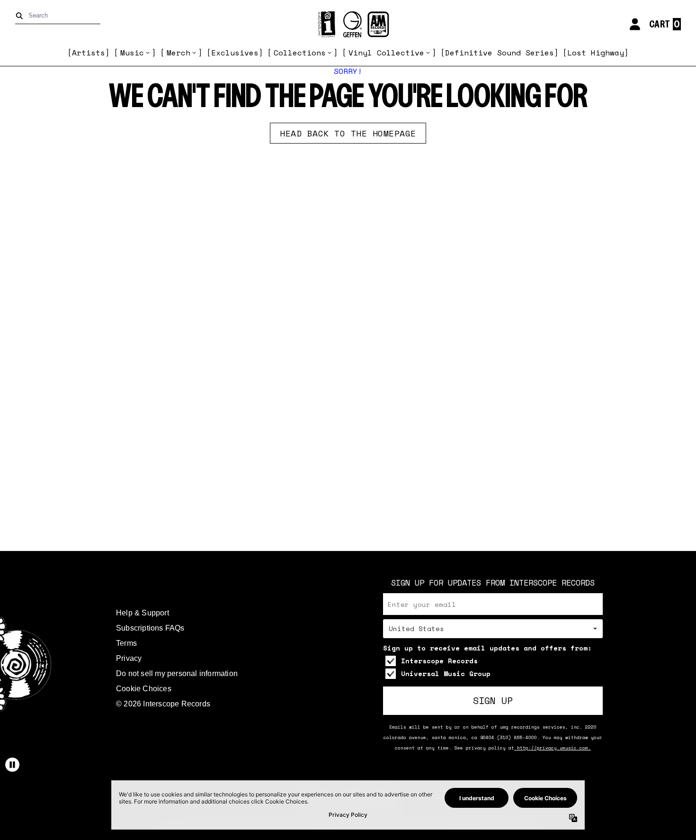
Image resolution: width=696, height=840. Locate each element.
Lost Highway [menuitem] (595, 52)
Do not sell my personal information (177, 673)
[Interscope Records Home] (348, 24)
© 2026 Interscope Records (163, 704)
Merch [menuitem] (178, 52)
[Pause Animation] (12, 764)
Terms (126, 643)
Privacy (129, 658)
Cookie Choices (143, 689)
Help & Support (142, 613)
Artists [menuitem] (88, 52)
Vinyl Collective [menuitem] (386, 52)
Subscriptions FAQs (150, 628)
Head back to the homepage (348, 133)
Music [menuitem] (132, 52)
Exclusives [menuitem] (235, 52)
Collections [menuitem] (300, 52)
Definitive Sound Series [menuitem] (499, 52)
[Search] (21, 16)
